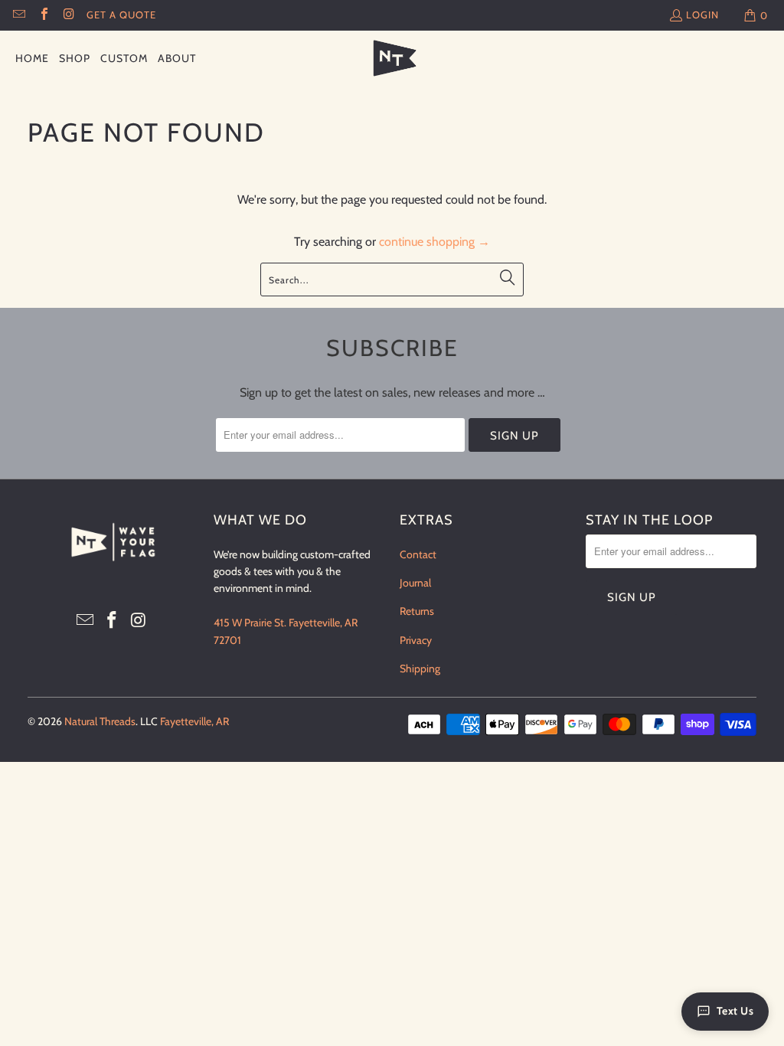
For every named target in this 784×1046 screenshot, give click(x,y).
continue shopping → (434, 241)
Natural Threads (100, 721)
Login (702, 14)
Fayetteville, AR (194, 721)
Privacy (416, 640)
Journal (415, 583)
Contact (418, 554)
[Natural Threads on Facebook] (43, 15)
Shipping (420, 668)
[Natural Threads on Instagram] (68, 15)
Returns (417, 611)
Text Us (735, 1011)
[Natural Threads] (392, 59)
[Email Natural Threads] (18, 15)
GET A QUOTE (121, 14)
